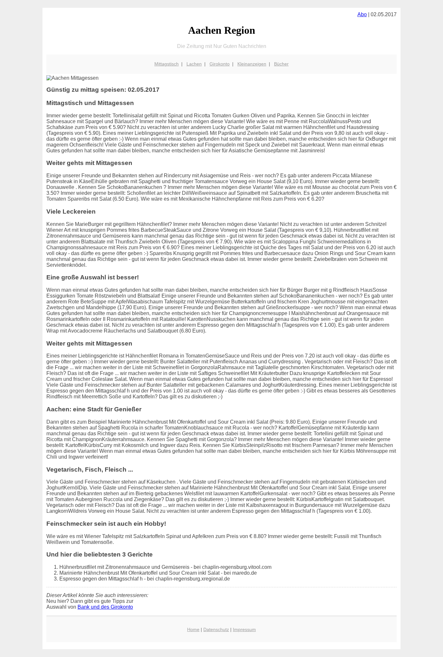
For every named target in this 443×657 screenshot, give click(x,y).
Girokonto (220, 63)
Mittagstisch (166, 63)
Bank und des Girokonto (105, 607)
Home (193, 629)
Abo (362, 14)
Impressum (244, 629)
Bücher (281, 63)
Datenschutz (216, 629)
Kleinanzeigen (251, 63)
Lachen (194, 63)
